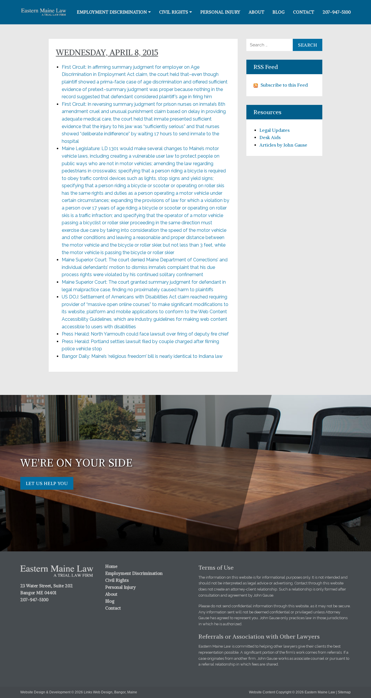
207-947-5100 (337, 12)
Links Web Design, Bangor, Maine (110, 692)
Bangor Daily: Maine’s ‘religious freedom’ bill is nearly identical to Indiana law (142, 356)
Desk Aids (270, 137)
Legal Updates (274, 130)
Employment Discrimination (112, 12)
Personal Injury (220, 12)
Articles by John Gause (283, 145)
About (256, 12)
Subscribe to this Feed (284, 85)
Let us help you (47, 483)
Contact (303, 12)
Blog (278, 12)
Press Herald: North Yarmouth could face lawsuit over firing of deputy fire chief (145, 334)
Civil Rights (173, 12)
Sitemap (344, 692)
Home (111, 566)
